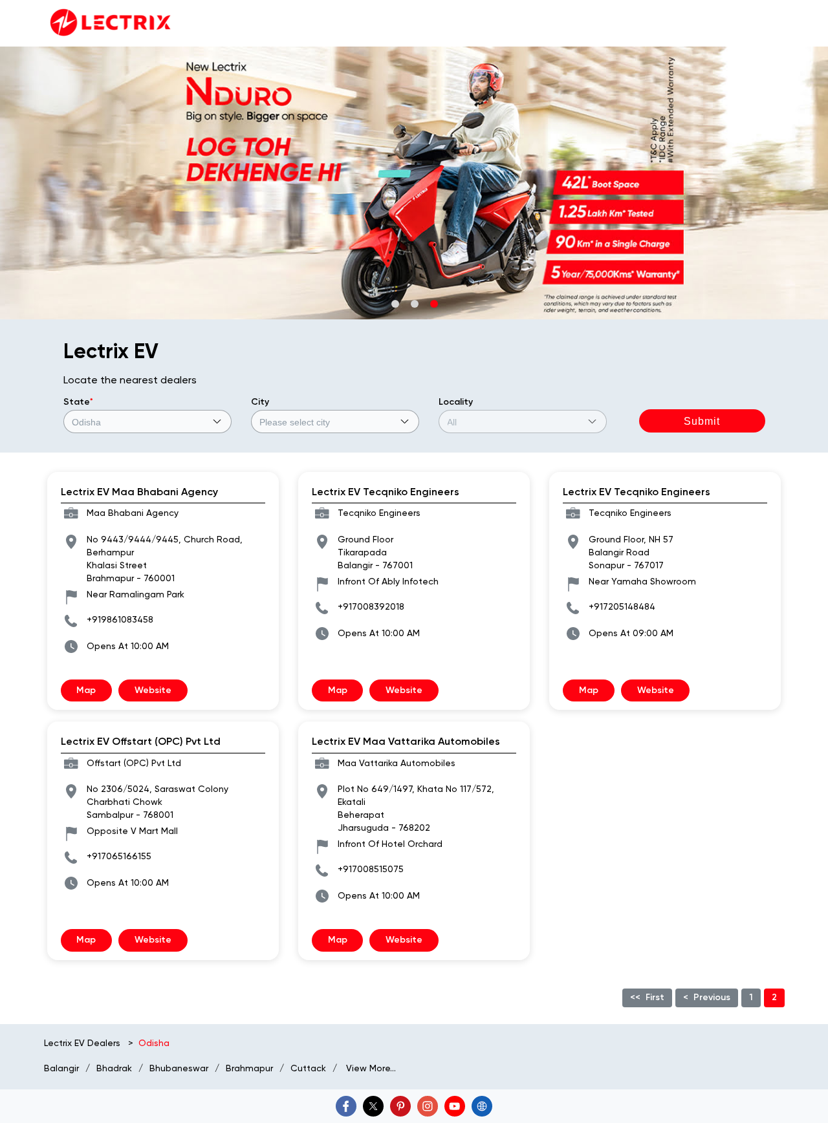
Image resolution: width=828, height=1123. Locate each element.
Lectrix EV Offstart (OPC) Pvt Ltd (141, 741)
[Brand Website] (482, 1106)
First (655, 997)
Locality (456, 401)
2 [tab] (414, 303)
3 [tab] (433, 303)
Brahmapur (249, 1068)
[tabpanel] (414, 183)
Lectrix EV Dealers (83, 1043)
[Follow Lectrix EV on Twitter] (373, 1106)
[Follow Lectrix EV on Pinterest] (400, 1106)
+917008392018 (371, 606)
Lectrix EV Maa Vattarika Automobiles (406, 741)
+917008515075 (371, 869)
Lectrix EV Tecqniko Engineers (385, 492)
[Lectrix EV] (109, 23)
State (78, 401)
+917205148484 (622, 606)
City (260, 401)
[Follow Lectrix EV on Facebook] (346, 1106)
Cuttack (308, 1068)
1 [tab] (394, 303)
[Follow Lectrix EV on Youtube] (455, 1106)
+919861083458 (120, 619)
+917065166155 (119, 856)
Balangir (61, 1068)
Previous (711, 997)
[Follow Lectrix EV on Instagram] (428, 1106)
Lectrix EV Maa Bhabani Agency (139, 492)
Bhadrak (114, 1068)
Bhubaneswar (178, 1068)
